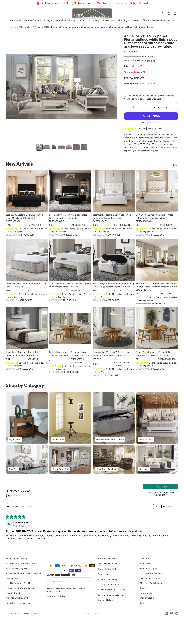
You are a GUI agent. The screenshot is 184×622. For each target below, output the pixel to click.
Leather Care (12, 578)
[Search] (163, 13)
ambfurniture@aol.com (115, 595)
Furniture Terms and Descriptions (21, 563)
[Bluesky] (171, 613)
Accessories (145, 563)
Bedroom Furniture (148, 568)
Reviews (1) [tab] (12, 506)
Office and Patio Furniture (152, 583)
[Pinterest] (176, 613)
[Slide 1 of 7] (39, 147)
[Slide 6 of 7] (76, 147)
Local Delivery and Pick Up (18, 583)
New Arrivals (146, 593)
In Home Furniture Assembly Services (23, 573)
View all (174, 165)
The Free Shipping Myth (17, 598)
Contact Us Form (106, 600)
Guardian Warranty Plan (17, 568)
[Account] (169, 13)
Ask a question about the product (160, 493)
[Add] (43, 207)
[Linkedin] (166, 613)
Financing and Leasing (16, 558)
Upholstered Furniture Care (18, 603)
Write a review (160, 486)
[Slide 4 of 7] (61, 147)
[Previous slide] (10, 259)
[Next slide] (43, 259)
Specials (143, 588)
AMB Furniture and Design (28, 613)
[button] (130, 128)
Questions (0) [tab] (26, 506)
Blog (142, 603)
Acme (134, 51)
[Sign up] (91, 582)
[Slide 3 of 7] (54, 147)
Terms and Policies (56, 596)
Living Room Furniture (150, 578)
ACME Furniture (24, 27)
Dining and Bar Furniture (151, 573)
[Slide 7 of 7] (84, 147)
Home (11, 27)
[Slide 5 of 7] (69, 147)
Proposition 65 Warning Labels (20, 588)
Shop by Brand (13, 593)
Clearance (144, 558)
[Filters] (156, 506)
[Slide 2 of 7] (46, 147)
